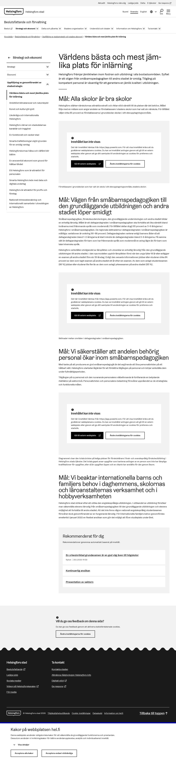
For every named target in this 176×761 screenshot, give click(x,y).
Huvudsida (8, 37)
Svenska (134, 11)
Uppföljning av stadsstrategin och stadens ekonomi (62, 37)
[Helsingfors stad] (14, 713)
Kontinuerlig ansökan (78, 570)
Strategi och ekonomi (27, 58)
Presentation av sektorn (79, 582)
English (143, 11)
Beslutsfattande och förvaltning (27, 37)
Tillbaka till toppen (152, 713)
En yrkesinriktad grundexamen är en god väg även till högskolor (102, 555)
